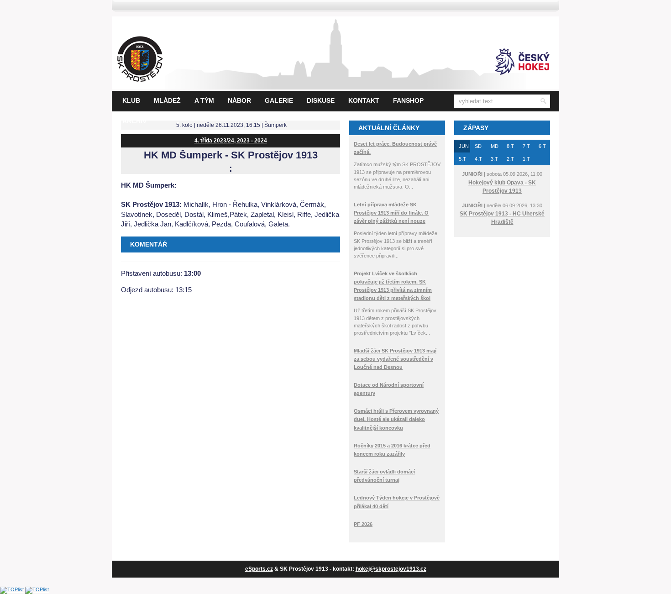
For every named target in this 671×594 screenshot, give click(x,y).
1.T (526, 159)
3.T (494, 159)
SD (478, 146)
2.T (510, 159)
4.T (478, 159)
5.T (462, 159)
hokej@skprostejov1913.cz (391, 569)
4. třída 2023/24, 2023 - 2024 (230, 140)
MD (494, 146)
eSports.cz (259, 569)
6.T (542, 146)
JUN (464, 146)
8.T (510, 146)
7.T (526, 146)
